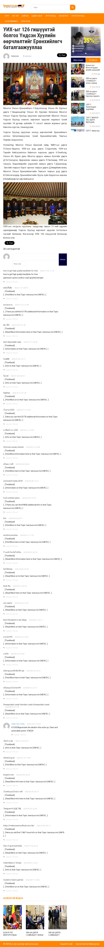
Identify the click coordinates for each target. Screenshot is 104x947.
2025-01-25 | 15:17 (18, 359)
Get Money (7, 569)
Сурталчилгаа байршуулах (87, 944)
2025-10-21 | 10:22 (34, 724)
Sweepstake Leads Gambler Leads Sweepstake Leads (26, 705)
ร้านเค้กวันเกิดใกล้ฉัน (12, 552)
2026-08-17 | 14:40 (32, 880)
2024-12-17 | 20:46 (30, 342)
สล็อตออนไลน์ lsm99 (12, 688)
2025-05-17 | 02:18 (20, 586)
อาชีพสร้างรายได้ (10, 430)
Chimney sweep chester (13, 447)
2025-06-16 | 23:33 (21, 637)
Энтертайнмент (11, 21)
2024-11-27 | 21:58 (22, 305)
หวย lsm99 (7, 637)
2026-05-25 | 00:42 (23, 775)
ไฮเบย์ (5, 376)
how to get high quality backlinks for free (20, 271)
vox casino (7, 603)
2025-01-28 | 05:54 (18, 376)
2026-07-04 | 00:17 (44, 826)
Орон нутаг (25, 21)
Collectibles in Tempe (12, 863)
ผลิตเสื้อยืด (7, 288)
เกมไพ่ (5, 654)
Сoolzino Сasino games (13, 880)
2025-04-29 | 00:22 (30, 552)
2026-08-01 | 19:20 (31, 863)
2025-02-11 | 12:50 (23, 410)
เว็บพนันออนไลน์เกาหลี (12, 792)
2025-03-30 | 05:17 (15, 518)
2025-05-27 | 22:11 (36, 620)
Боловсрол (63, 16)
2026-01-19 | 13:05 (24, 758)
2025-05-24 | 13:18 (21, 603)
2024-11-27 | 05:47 (21, 288)
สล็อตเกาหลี (8, 464)
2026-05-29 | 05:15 (32, 792)
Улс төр (15, 16)
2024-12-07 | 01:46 (18, 325)
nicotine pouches (10, 535)
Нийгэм (25, 16)
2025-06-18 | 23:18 (33, 671)
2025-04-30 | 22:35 (22, 569)
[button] (85, 53)
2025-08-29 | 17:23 (12, 707)
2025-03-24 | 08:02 (22, 464)
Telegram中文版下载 (12, 809)
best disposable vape (12, 342)
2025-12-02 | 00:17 (22, 741)
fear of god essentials (12, 846)
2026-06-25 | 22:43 (30, 809)
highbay (6, 393)
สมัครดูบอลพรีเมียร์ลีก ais (13, 671)
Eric (4, 518)
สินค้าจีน (7, 586)
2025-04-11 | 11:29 (27, 535)
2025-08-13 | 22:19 (30, 688)
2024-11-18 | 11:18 (47, 271)
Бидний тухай (66, 944)
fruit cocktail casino (11, 498)
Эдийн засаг (37, 16)
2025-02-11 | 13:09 (27, 430)
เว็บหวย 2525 (8, 410)
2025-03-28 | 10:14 (32, 481)
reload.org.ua (8, 758)
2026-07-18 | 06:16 (31, 846)
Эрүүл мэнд (51, 16)
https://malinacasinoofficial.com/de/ (18, 826)
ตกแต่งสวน (8, 305)
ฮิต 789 (6, 325)
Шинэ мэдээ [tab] (78, 60)
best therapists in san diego (15, 620)
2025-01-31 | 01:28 (19, 393)
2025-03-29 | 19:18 (29, 498)
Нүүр (7, 16)
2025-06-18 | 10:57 (18, 654)
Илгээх (62, 259)
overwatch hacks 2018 (12, 481)
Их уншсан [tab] (93, 60)
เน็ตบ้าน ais (8, 741)
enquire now (8, 775)
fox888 (6, 359)
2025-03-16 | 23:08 (33, 447)
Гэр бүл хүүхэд (78, 16)
